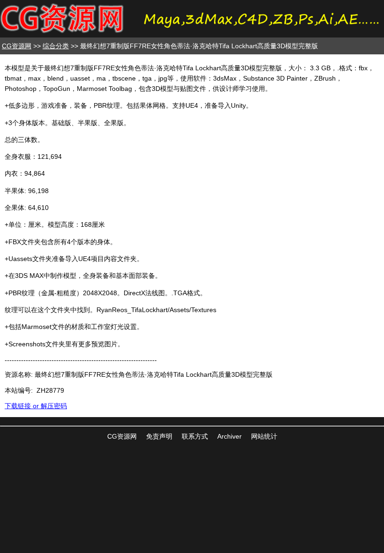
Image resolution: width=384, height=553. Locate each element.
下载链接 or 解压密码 (36, 406)
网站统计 (264, 436)
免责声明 (159, 436)
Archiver (229, 436)
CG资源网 (16, 46)
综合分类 (56, 46)
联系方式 (195, 436)
